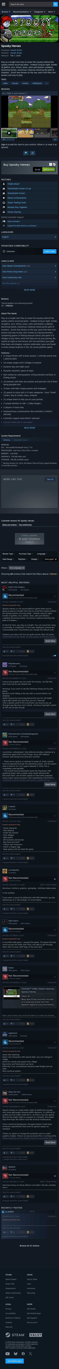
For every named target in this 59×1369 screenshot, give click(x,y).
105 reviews (25, 590)
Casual (15, 83)
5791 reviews (25, 970)
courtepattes (13, 870)
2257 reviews (25, 923)
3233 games (12, 590)
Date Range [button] (7, 559)
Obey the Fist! (14, 1092)
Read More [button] (50, 641)
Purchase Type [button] (25, 554)
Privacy (8, 1309)
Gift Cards (9, 1297)
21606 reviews (26, 1095)
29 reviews (23, 666)
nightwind (12, 1033)
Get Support (32, 1318)
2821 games (12, 923)
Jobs (29, 1284)
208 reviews (25, 737)
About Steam (10, 1279)
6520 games (12, 737)
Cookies (8, 1322)
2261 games (12, 1036)
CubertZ (11, 806)
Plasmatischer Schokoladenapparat (23, 734)
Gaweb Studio (16, 50)
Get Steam (31, 1309)
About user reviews (9, 525)
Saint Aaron (13, 921)
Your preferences (25, 525)
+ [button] (46, 83)
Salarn (11, 968)
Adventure (37, 83)
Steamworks (10, 1288)
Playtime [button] (21, 559)
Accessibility (10, 1313)
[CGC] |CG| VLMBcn (16, 587)
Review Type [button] (8, 554)
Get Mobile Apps (15, 1361)
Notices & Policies (12, 1318)
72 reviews (12, 873)
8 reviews (23, 1036)
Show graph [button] (49, 559)
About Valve (32, 1279)
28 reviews (12, 809)
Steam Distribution (13, 1293)
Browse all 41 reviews (29, 1245)
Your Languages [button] (16, 568)
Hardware (31, 1288)
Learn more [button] (50, 251)
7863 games (12, 970)
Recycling (31, 1293)
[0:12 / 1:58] (29, 112)
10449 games (13, 1095)
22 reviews (12, 1170)
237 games (12, 666)
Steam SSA (9, 1284)
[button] (6, 12)
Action (25, 83)
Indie (5, 83)
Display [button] (34, 559)
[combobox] (31, 4)
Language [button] (41, 554)
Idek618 (11, 1167)
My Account (32, 1322)
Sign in (4, 144)
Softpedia (9, 306)
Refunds (8, 1327)
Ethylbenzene (14, 663)
